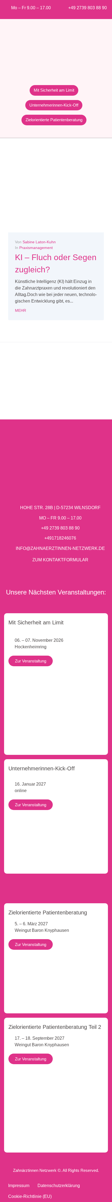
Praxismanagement (36, 247)
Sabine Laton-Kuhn (39, 242)
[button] (6, 386)
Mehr (20, 310)
